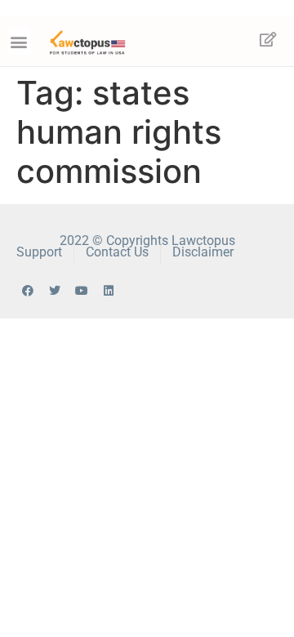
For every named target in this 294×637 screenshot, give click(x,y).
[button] (19, 41)
